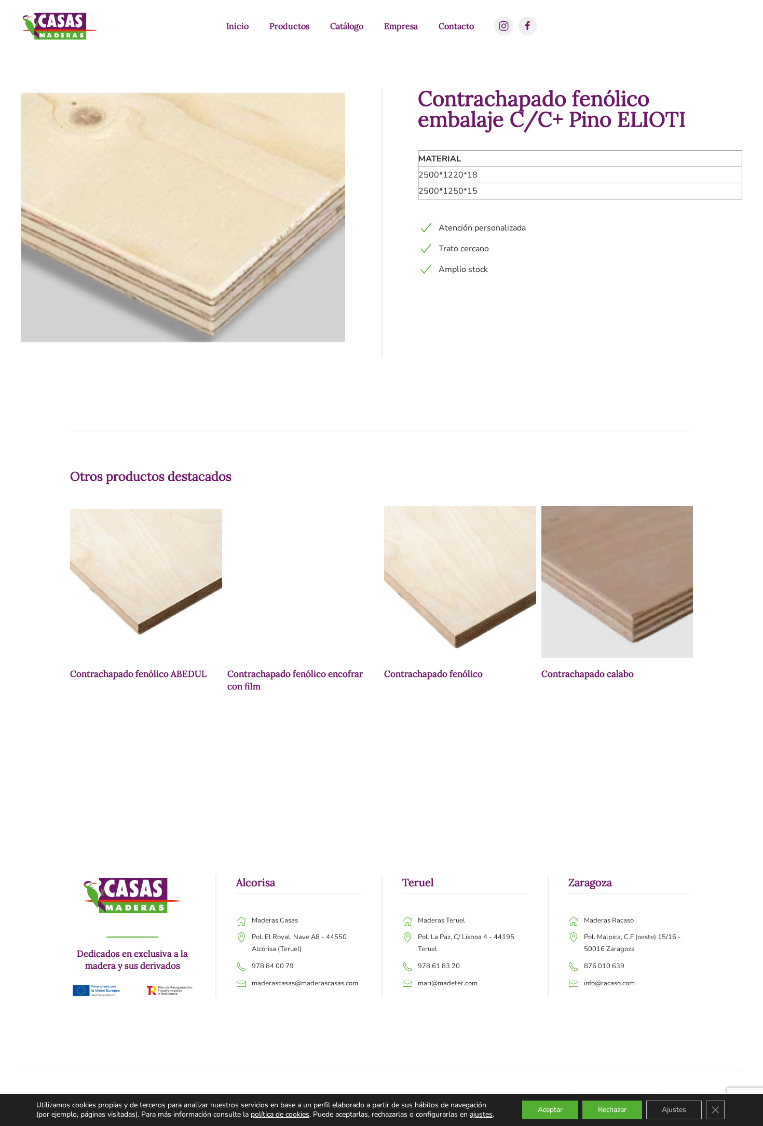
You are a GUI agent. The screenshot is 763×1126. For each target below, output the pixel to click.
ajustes (481, 1114)
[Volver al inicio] (60, 26)
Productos (289, 26)
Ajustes (674, 1110)
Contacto (456, 26)
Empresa (401, 26)
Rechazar (612, 1110)
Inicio (237, 26)
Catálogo (346, 26)
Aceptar (550, 1110)
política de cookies (280, 1114)
